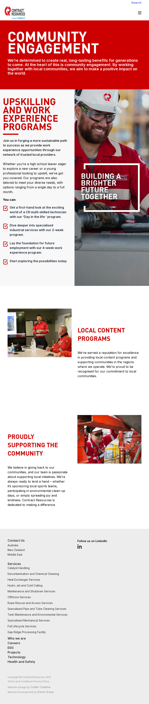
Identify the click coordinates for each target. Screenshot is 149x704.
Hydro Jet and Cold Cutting (25, 585)
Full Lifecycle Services (22, 626)
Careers (14, 643)
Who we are (17, 638)
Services (14, 564)
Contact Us (16, 540)
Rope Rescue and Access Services (30, 603)
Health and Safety (21, 662)
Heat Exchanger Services (24, 579)
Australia (13, 545)
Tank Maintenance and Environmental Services (38, 614)
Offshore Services (19, 597)
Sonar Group (45, 692)
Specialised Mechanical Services (29, 620)
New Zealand (16, 550)
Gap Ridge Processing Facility (27, 632)
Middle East (15, 554)
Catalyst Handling (19, 568)
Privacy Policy (41, 681)
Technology (17, 657)
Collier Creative (40, 687)
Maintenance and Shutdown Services (31, 591)
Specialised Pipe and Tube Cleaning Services (37, 608)
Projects (14, 652)
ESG (11, 648)
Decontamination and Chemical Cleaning (33, 573)
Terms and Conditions (20, 681)
